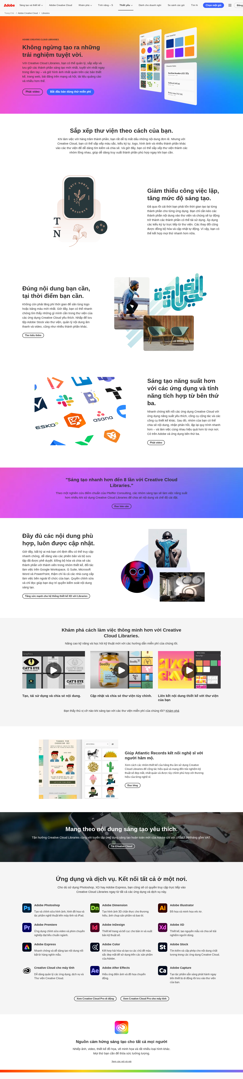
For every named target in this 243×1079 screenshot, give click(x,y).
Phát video (33, 91)
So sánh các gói (176, 5)
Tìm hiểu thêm (33, 335)
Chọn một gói (213, 5)
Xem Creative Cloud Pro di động (95, 998)
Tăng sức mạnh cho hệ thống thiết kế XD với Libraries (56, 596)
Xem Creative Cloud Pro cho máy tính (144, 998)
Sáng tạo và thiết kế (30, 5)
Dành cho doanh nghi (150, 5)
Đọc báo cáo (121, 506)
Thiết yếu (125, 5)
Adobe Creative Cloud (60, 5)
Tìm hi (194, 5)
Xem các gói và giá (121, 1061)
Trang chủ (9, 13)
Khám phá (84, 5)
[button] (230, 5)
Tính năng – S (105, 5)
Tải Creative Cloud (121, 846)
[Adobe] (9, 5)
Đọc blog (132, 785)
